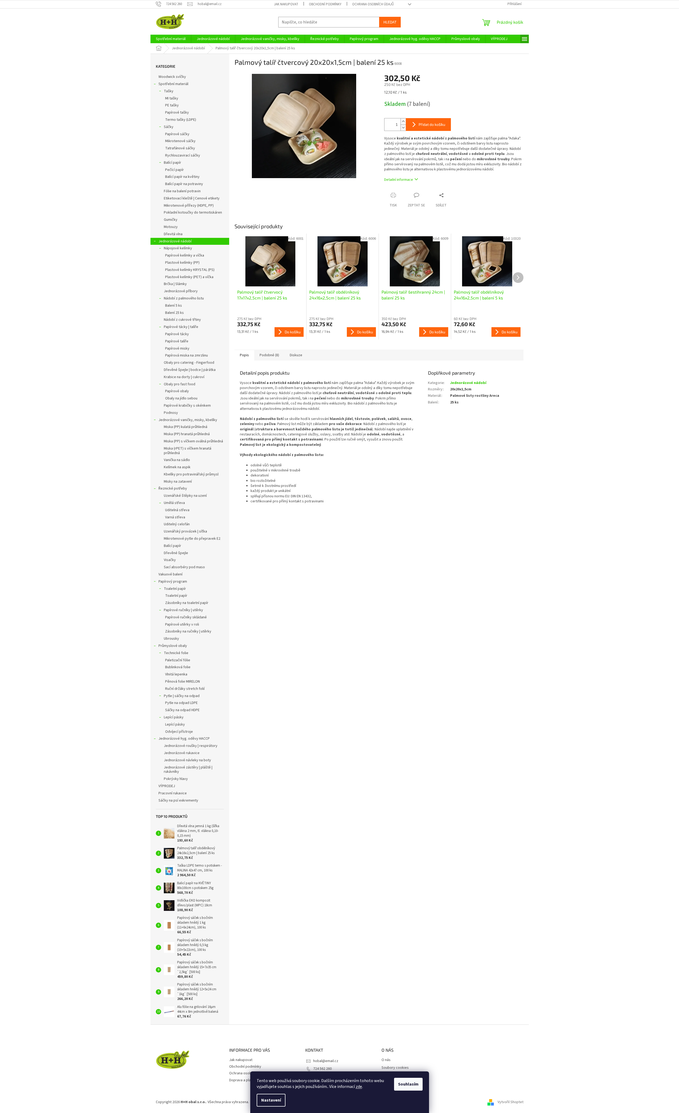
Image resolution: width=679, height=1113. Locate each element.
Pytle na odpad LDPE (181, 703)
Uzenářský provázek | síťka (185, 531)
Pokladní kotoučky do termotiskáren (193, 212)
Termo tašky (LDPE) (180, 119)
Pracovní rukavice (172, 793)
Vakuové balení (170, 574)
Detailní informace (398, 179)
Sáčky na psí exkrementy (178, 800)
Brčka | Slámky (175, 284)
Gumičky (170, 219)
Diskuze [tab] (296, 355)
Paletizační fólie (177, 660)
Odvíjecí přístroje (179, 731)
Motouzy (171, 227)
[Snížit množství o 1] (403, 128)
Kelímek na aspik (177, 467)
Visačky (170, 560)
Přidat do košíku (432, 124)
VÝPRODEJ (166, 786)
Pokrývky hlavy (176, 779)
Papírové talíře (176, 341)
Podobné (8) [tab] (269, 355)
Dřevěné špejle (176, 553)
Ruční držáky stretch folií (185, 688)
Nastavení (271, 1100)
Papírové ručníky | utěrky (183, 610)
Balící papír (172, 162)
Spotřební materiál (173, 84)
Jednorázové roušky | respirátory (190, 745)
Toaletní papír (175, 588)
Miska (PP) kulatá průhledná (185, 427)
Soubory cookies (395, 1067)
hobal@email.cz (325, 1061)
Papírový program (172, 581)
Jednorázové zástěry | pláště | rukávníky (188, 770)
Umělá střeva (174, 503)
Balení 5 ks (173, 305)
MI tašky (171, 98)
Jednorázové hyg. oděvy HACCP (184, 738)
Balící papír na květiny (182, 176)
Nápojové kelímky (178, 248)
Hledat (389, 22)
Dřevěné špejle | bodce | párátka (190, 370)
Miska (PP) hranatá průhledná (187, 434)
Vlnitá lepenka (176, 674)
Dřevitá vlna (173, 234)
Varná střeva (175, 517)
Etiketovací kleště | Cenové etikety (192, 198)
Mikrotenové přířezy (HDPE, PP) (189, 205)
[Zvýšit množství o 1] (403, 121)
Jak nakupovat (286, 4)
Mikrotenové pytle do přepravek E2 (192, 538)
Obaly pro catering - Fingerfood (189, 362)
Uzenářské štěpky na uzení (185, 495)
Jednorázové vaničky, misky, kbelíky (187, 420)
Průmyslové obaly (172, 645)
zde (359, 1087)
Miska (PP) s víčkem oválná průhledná (193, 441)
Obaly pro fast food (179, 384)
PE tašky (172, 105)
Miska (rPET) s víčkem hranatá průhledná (187, 451)
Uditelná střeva (177, 510)
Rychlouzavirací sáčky (182, 155)
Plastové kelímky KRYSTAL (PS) (190, 270)
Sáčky (168, 127)
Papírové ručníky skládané (186, 617)
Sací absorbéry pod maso (184, 567)
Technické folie (176, 653)
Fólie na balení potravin (182, 191)
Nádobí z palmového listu (184, 298)
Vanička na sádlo (177, 460)
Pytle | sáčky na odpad (182, 696)
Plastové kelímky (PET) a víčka (189, 277)
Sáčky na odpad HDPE (182, 710)
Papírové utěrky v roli (182, 624)
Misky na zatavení (178, 481)
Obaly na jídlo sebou (181, 398)
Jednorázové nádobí (175, 241)
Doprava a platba (242, 1080)
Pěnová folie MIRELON (182, 681)
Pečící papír (174, 170)
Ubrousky (171, 638)
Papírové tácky (177, 334)
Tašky (168, 91)
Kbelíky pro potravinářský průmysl (191, 474)
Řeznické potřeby (172, 488)
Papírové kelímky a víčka (184, 255)
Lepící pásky (174, 717)
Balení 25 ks (174, 312)
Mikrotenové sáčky (180, 141)
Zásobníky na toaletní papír (186, 603)
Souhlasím (408, 1084)
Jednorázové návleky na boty (187, 760)
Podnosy (171, 412)
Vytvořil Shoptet (510, 1102)
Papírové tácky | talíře (181, 327)
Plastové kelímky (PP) (182, 262)
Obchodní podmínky (325, 4)
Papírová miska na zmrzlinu (186, 355)
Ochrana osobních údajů (373, 4)
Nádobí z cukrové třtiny (182, 319)
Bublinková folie (177, 667)
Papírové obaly (177, 391)
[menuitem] (170, 39)
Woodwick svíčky (172, 76)
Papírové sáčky (177, 134)
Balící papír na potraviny (184, 184)
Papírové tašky (177, 112)
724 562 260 (322, 1068)
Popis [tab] (244, 355)
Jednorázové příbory (181, 291)
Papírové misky (177, 348)
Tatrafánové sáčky (180, 148)
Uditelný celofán (177, 524)
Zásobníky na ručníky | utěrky (188, 631)
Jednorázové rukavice (182, 753)
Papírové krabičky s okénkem (187, 405)
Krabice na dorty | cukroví (184, 377)
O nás (386, 1060)
